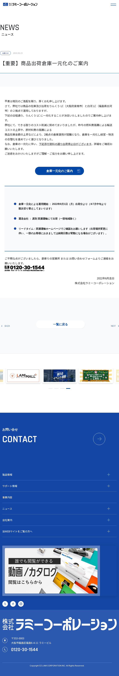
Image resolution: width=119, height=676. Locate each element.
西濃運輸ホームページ (48, 228)
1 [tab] (50, 388)
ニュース (7, 508)
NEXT (113, 326)
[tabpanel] (59, 375)
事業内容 (7, 497)
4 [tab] (68, 388)
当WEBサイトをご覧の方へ (17, 531)
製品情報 (7, 474)
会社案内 (7, 520)
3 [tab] (62, 388)
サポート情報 (9, 486)
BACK (7, 326)
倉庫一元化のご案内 (59, 171)
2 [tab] (56, 388)
